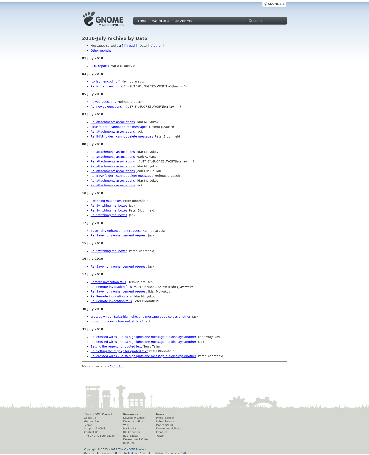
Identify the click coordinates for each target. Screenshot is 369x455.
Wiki (126, 425)
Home (142, 20)
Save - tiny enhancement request (116, 230)
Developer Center (134, 417)
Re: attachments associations (113, 122)
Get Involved (92, 421)
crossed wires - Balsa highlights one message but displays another (140, 316)
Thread (129, 45)
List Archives (183, 20)
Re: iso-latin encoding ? (108, 86)
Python (170, 453)
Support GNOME (94, 428)
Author (156, 45)
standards (107, 453)
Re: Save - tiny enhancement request (118, 235)
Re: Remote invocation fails (111, 286)
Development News (168, 428)
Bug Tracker (130, 435)
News (160, 414)
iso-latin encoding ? (105, 81)
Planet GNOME (165, 425)
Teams (88, 425)
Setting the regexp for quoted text (116, 346)
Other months (101, 50)
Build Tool (129, 443)
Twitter (160, 435)
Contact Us (91, 432)
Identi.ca (161, 432)
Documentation (133, 421)
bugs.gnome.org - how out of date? (117, 321)
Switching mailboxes (106, 201)
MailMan (159, 453)
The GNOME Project (98, 414)
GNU (183, 453)
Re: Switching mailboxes (109, 205)
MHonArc (117, 366)
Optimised (90, 453)
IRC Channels (131, 432)
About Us (90, 417)
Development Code (135, 439)
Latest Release (165, 421)
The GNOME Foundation (99, 435)
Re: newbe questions (106, 106)
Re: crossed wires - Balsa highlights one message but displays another (143, 337)
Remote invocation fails (108, 282)
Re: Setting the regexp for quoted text (119, 351)
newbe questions (103, 101)
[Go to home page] (109, 27)
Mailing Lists (160, 20)
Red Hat (133, 453)
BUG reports (100, 66)
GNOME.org (276, 3)
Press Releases (165, 417)
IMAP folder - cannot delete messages (119, 127)
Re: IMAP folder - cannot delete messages (122, 136)
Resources (130, 414)
